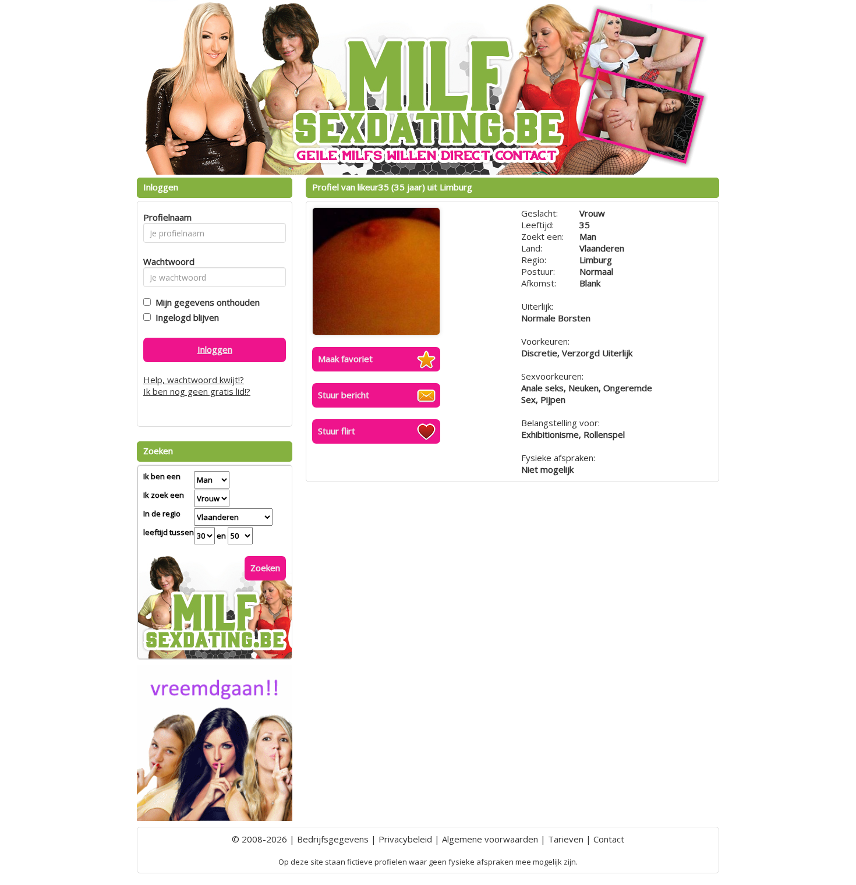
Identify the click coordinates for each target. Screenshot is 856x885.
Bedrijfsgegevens (333, 839)
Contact (608, 839)
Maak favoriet (345, 358)
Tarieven (565, 839)
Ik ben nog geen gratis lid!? (196, 391)
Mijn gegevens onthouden (205, 302)
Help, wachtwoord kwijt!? (193, 379)
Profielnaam (165, 217)
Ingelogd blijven (185, 317)
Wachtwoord (165, 261)
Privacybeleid (405, 839)
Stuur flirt (336, 431)
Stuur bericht (343, 395)
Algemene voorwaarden (490, 839)
